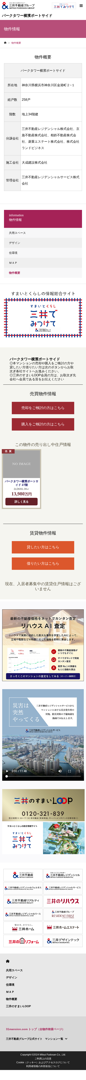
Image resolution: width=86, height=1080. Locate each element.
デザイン (14, 242)
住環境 (13, 252)
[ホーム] (5, 43)
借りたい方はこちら (43, 563)
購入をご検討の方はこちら (43, 424)
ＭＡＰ (13, 262)
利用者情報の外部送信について (43, 1066)
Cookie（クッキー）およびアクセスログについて (43, 1062)
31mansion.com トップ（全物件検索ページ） (35, 1029)
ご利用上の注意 (43, 1058)
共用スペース (17, 232)
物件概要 (14, 272)
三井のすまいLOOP (18, 1006)
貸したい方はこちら (43, 547)
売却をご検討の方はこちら (43, 408)
